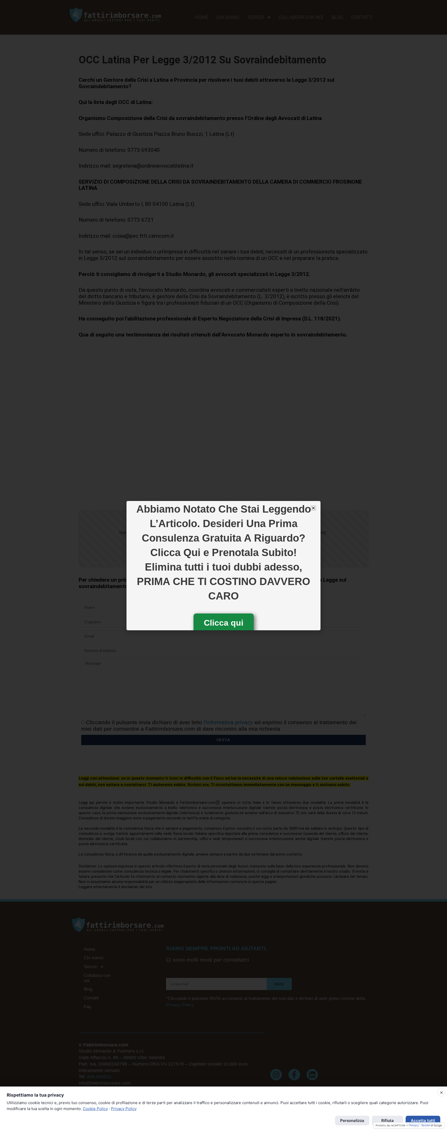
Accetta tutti (423, 1120)
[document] (223, 565)
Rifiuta (387, 1120)
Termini (425, 1125)
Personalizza (352, 1120)
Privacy (414, 1125)
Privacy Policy (124, 1108)
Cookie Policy (95, 1108)
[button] (313, 508)
